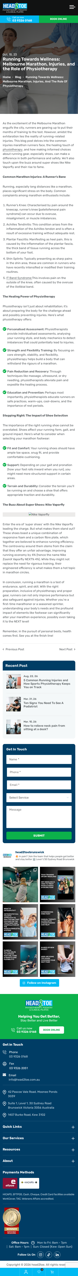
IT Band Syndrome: (19, 278)
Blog (18, 77)
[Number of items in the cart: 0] (52, 1272)
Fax (11, 1063)
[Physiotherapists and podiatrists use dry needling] (57, 884)
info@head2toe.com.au (24, 1079)
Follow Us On (26, 1254)
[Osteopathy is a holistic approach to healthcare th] (20, 922)
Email (12, 1075)
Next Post (66, 649)
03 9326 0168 (22, 20)
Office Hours (20, 1242)
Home (7, 77)
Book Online (58, 19)
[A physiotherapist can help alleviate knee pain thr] (57, 922)
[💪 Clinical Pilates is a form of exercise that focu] (20, 959)
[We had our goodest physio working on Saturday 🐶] (20, 884)
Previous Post (14, 649)
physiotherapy (12, 149)
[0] (39, 1272)
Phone (13, 1052)
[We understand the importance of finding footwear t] (57, 959)
